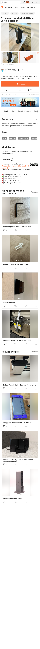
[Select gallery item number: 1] (19, 222)
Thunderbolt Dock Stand (12, 498)
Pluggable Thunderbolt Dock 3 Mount (17, 423)
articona (34, 138)
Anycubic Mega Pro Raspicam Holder (17, 340)
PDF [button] (36, 119)
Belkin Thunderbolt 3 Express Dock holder (19, 385)
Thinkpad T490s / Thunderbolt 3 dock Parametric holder (18, 460)
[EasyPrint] (23, 2)
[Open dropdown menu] (38, 18)
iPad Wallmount (9, 302)
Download (21, 84)
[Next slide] (37, 57)
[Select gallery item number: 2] (20, 222)
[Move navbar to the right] (38, 7)
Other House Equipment (28, 13)
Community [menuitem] (31, 7)
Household (15, 13)
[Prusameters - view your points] (27, 2)
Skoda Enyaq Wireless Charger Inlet (17, 226)
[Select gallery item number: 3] (21, 418)
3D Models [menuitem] (8, 7)
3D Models (5, 13)
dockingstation (24, 138)
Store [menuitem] (16, 7)
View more (34, 192)
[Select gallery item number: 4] (21, 260)
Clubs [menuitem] (22, 7)
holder (4, 138)
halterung (12, 138)
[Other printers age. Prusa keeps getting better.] (20, 102)
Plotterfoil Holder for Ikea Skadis (16, 264)
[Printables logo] (2, 7)
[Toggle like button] (4, 230)
